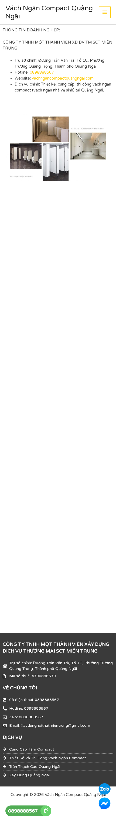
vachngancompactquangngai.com (63, 78)
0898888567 (42, 72)
